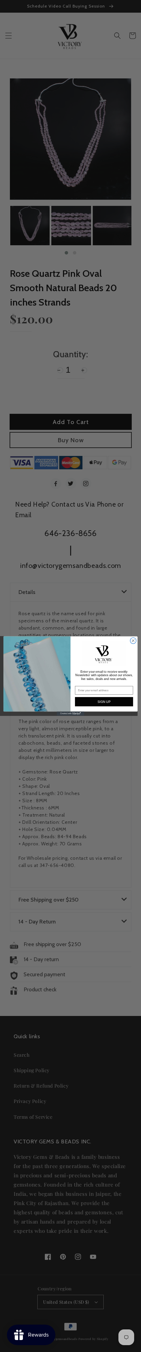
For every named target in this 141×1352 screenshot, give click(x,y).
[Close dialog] (133, 641)
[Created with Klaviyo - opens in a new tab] (70, 713)
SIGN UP (104, 701)
